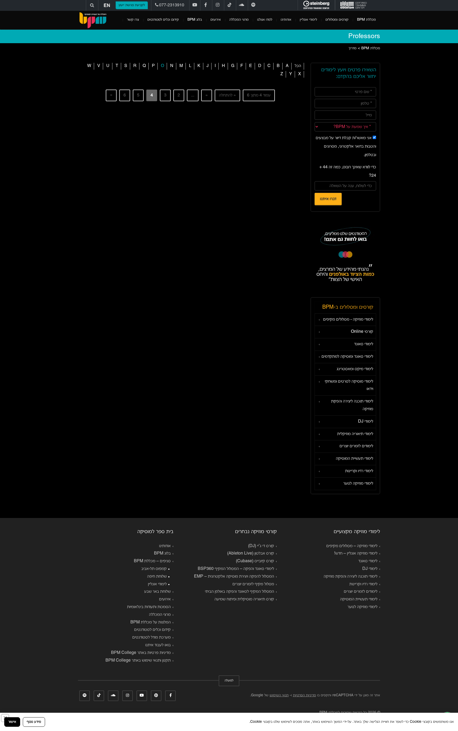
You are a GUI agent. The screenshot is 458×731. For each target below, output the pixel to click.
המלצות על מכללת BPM (150, 622)
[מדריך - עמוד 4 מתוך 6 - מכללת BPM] (93, 20)
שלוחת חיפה (157, 576)
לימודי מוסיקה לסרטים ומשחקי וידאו (349, 385)
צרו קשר (133, 19)
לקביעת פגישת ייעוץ (131, 5)
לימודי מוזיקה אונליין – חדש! (355, 553)
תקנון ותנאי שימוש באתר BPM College (138, 660)
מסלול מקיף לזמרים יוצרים (253, 584)
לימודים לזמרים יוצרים (356, 446)
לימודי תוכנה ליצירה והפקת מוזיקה (352, 405)
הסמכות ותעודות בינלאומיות (149, 607)
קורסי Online (362, 332)
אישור (12, 722)
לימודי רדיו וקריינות (359, 471)
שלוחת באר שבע (157, 591)
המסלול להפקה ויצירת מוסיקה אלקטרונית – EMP (234, 576)
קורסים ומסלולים (337, 19)
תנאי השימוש (279, 695)
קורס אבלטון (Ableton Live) (250, 553)
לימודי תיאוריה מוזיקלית (355, 434)
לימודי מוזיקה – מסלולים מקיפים (351, 546)
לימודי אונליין (308, 19)
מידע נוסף (34, 722)
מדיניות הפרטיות (304, 695)
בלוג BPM (194, 19)
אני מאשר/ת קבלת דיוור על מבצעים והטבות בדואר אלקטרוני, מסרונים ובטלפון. (346, 146)
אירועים (215, 19)
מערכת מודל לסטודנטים (151, 637)
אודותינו (286, 19)
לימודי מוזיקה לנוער (358, 483)
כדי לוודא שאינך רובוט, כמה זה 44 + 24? (347, 171)
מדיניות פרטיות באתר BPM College (141, 653)
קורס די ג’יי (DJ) (261, 546)
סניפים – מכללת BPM (152, 561)
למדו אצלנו (264, 19)
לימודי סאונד (363, 344)
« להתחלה (227, 95)
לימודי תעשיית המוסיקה (354, 458)
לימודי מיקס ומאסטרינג (355, 369)
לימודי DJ (365, 421)
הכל (298, 66)
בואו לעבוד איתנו (158, 645)
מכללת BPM (366, 19)
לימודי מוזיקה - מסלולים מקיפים (348, 319)
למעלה (229, 680)
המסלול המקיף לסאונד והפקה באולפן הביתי (239, 591)
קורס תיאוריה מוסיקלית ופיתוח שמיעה (244, 599)
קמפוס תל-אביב (154, 569)
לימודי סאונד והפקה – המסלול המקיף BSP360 (236, 569)
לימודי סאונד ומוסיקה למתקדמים (347, 356)
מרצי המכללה (239, 19)
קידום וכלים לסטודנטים (163, 19)
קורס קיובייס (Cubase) (255, 561)
